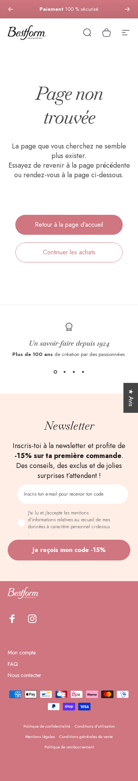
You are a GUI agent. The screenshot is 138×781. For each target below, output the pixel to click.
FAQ (13, 664)
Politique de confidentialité (46, 726)
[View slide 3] (73, 371)
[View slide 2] (64, 371)
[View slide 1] (55, 371)
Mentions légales (40, 737)
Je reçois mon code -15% (69, 549)
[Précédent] (10, 9)
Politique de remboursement (69, 747)
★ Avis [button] (131, 398)
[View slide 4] (82, 371)
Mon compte (22, 652)
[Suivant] (127, 9)
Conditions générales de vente (86, 737)
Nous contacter (24, 675)
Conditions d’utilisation (95, 726)
